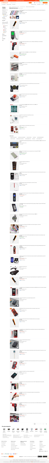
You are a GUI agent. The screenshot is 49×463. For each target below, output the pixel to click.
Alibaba (10, 6)
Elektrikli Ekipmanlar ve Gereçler (15, 6)
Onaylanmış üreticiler (22, 443)
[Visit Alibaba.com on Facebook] (39, 451)
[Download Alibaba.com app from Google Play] (45, 456)
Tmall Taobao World (21, 459)
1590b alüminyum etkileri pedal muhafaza (18, 436)
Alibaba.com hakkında (4, 441)
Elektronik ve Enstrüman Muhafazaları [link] (30, 6)
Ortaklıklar (40, 448)
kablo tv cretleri (26, 436)
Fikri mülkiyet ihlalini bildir (33, 448)
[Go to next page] (45, 424)
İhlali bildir (31, 449)
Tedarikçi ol (40, 442)
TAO (30, 459)
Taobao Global (27, 459)
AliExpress (14, 459)
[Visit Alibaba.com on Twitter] (42, 451)
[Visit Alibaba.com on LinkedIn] (41, 451)
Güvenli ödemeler (13, 442)
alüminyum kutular (36, 436)
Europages (35, 459)
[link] (48, 456)
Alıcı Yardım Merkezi (32, 442)
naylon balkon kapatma (26, 437)
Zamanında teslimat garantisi (14, 445)
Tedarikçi (24, 13)
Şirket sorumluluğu (3, 445)
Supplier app (20, 456)
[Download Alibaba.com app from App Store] (40, 456)
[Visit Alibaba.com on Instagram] (44, 451)
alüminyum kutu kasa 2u (6, 437)
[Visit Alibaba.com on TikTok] (47, 451)
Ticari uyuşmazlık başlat (32, 445)
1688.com (17, 459)
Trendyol (32, 459)
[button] (28, 2)
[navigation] (5, 215)
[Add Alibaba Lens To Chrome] (11, 456)
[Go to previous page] (33, 424)
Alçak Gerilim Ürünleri (22, 6)
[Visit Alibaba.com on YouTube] (45, 451)
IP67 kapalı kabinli (5, 436)
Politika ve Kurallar (13, 449)
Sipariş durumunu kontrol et (42, 445)
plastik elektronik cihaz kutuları (17, 437)
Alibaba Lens (5, 456)
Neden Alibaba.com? (3, 442)
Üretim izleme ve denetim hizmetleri (15, 448)
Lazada (24, 459)
